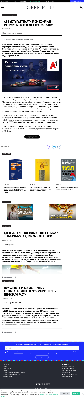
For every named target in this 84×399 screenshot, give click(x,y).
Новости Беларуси (7, 376)
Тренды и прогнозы (8, 281)
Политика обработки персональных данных (14, 372)
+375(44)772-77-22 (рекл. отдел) (70, 374)
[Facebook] (59, 146)
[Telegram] (54, 146)
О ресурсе (5, 366)
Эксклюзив (4, 1)
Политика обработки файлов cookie (11, 374)
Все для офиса (49, 1)
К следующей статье (32, 137)
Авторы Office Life (7, 368)
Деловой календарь (77, 1)
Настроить (65, 393)
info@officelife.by (66, 372)
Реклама (23, 1)
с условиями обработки (72, 351)
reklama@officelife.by (67, 376)
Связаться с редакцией (68, 366)
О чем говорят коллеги (68, 368)
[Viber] (48, 146)
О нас (14, 1)
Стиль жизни (6, 226)
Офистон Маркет (35, 1)
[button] (79, 177)
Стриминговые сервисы (9, 15)
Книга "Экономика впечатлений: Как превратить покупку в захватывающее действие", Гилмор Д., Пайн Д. (40, 189)
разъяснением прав (18, 353)
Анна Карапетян (9, 245)
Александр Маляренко (12, 303)
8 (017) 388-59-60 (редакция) (69, 370)
